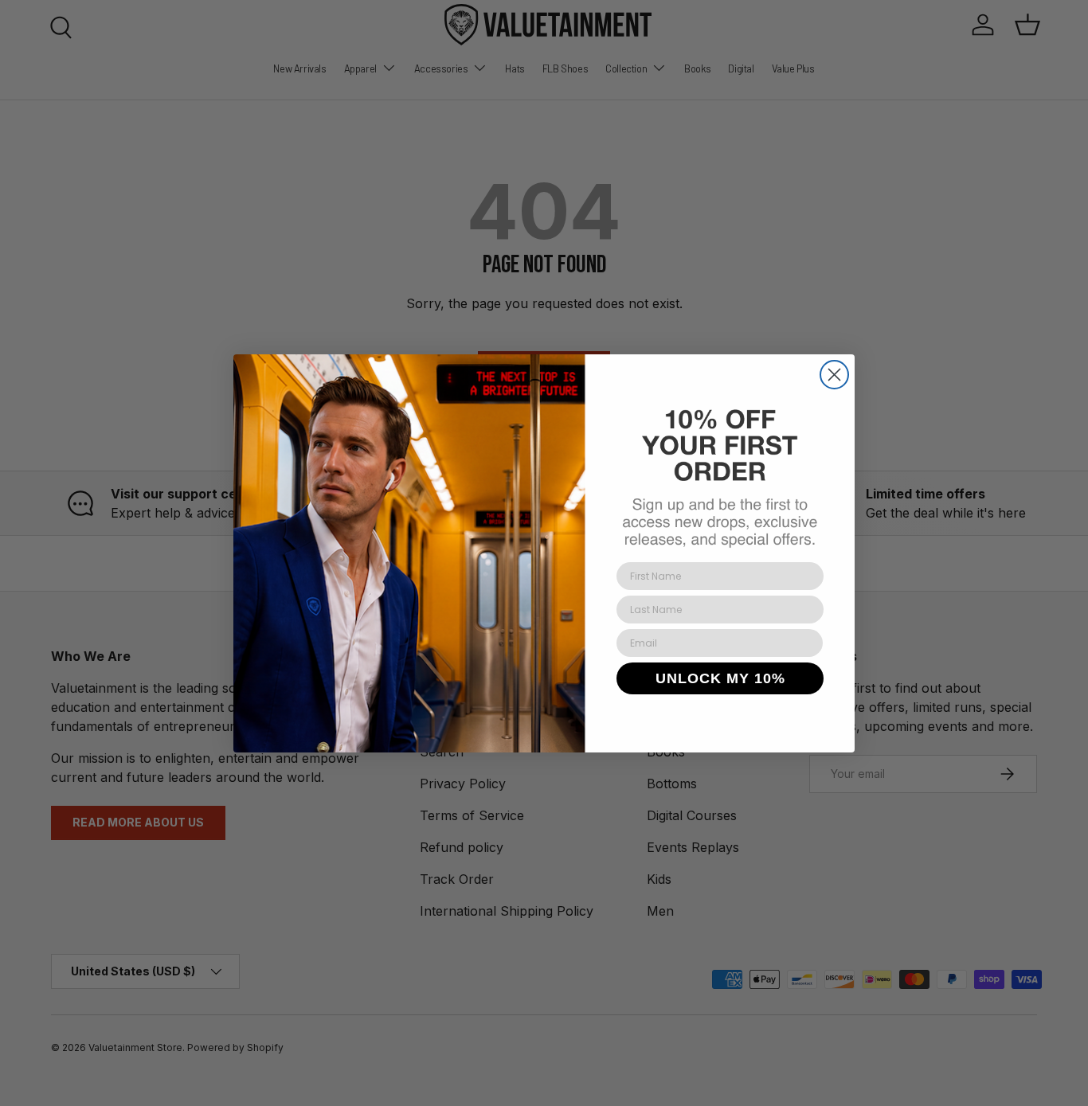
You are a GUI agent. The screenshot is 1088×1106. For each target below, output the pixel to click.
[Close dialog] (834, 375)
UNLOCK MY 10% (720, 678)
